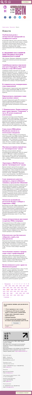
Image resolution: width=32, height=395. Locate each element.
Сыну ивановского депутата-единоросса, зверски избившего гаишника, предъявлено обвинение (14, 181)
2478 (22, 291)
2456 (20, 285)
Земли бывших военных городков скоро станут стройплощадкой (14, 252)
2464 (22, 287)
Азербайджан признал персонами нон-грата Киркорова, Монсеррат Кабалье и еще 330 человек (14, 67)
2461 (11, 287)
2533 (18, 295)
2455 (17, 285)
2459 (4, 287)
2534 (22, 295)
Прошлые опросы (8, 327)
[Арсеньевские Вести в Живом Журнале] (10, 17)
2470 (19, 289)
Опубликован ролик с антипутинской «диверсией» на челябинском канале (13, 36)
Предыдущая (7, 284)
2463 (18, 287)
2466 (4, 289)
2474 (7, 291)
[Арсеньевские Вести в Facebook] (5, 17)
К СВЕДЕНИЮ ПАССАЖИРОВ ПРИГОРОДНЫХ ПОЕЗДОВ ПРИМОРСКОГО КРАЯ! (13, 54)
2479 (25, 291)
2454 (13, 285)
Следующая (6, 297)
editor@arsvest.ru (9, 372)
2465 (25, 287)
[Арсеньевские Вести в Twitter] (20, 17)
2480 (4, 293)
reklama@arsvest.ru (10, 387)
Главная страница (5, 27)
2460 (7, 287)
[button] (26, 2)
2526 (20, 293)
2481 (7, 293)
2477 (18, 291)
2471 (22, 289)
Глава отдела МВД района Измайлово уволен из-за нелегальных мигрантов (11, 131)
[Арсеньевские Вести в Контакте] (15, 17)
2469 (15, 289)
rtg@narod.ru (8, 381)
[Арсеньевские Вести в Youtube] (24, 17)
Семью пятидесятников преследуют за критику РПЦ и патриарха (15, 220)
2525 (17, 293)
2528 (27, 293)
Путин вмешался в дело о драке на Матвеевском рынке (14, 266)
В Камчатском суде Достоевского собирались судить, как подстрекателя (14, 237)
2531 (11, 295)
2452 (6, 285)
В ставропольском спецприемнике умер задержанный (14, 85)
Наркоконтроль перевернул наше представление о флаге (14, 97)
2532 (15, 295)
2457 (24, 285)
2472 (26, 289)
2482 (11, 293)
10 (28, 284)
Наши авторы (12, 27)
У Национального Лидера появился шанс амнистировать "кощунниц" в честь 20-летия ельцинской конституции (15, 112)
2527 (24, 293)
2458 (27, 285)
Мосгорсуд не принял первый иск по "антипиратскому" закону (14, 148)
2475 (11, 291)
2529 (4, 295)
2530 (7, 295)
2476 (15, 291)
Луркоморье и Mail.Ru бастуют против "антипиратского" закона (14, 164)
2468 (12, 289)
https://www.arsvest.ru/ (21, 351)
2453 (9, 285)
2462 (15, 287)
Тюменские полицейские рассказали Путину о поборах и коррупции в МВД (13, 201)
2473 (4, 291)
